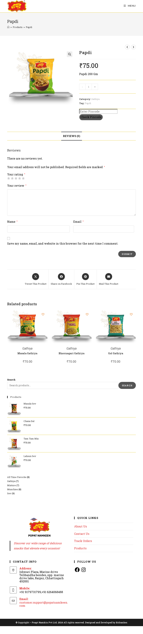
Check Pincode (91, 117)
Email (78, 221)
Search (11, 379)
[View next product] (133, 47)
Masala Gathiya (27, 353)
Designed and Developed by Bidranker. (106, 622)
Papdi (29, 27)
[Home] (8, 27)
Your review (16, 185)
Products (80, 548)
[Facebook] (77, 569)
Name (12, 221)
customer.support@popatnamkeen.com (43, 604)
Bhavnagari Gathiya (71, 353)
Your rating (16, 174)
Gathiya (95, 99)
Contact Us (81, 534)
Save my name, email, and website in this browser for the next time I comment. (62, 243)
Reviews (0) (71, 136)
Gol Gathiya (115, 353)
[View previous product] (127, 47)
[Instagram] (83, 569)
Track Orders (83, 541)
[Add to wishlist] (43, 314)
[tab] (71, 136)
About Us (80, 526)
